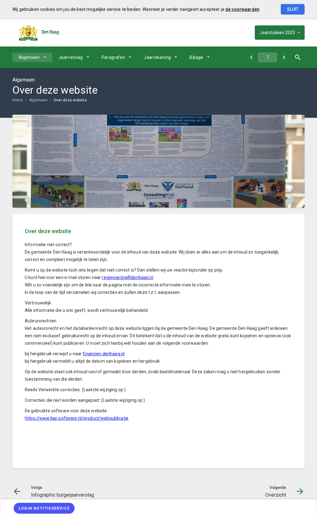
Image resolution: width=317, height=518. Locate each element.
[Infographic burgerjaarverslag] (251, 57)
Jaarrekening (157, 57)
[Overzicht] (284, 57)
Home (17, 100)
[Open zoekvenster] (298, 57)
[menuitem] (32, 57)
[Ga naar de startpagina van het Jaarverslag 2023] (38, 32)
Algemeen (29, 57)
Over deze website (70, 100)
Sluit (292, 9)
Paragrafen (113, 57)
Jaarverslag (71, 57)
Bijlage (196, 57)
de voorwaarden (242, 9)
